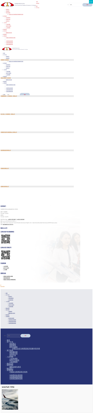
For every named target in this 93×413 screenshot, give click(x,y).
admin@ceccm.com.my (8, 224)
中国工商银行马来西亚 (6, 78)
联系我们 (7, 315)
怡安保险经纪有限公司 (6, 150)
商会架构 (7, 11)
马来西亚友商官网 (9, 41)
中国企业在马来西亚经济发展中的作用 (16, 14)
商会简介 (7, 9)
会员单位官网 (11, 318)
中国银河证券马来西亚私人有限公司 (9, 132)
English (37, 3)
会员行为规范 (8, 26)
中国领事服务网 (6, 278)
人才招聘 (5, 269)
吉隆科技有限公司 (5, 186)
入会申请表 (8, 24)
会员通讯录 (8, 17)
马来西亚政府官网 (9, 42)
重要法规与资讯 (9, 32)
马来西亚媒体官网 (9, 44)
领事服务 (10, 311)
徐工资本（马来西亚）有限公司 (8, 114)
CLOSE (91, 1)
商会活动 (7, 308)
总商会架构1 (11, 298)
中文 (37, 1)
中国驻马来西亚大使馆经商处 (9, 279)
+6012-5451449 (20, 219)
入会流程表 (8, 27)
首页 (7, 293)
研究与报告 (8, 12)
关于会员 (5, 16)
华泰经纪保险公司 (5, 168)
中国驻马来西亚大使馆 (8, 276)
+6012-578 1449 (12, 219)
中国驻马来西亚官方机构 (10, 37)
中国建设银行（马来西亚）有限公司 (9, 96)
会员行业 (7, 21)
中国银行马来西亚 (5, 59)
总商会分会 (8, 19)
